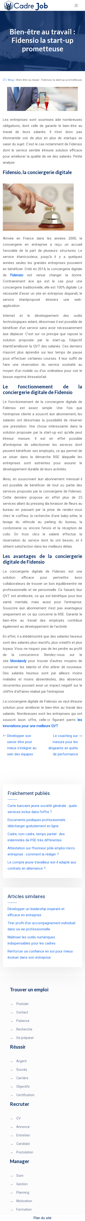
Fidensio (16, 275)
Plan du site (42, 1218)
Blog (11, 79)
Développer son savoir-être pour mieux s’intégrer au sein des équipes (21, 745)
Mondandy (18, 661)
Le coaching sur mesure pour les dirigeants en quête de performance (63, 745)
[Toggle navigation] (76, 5)
